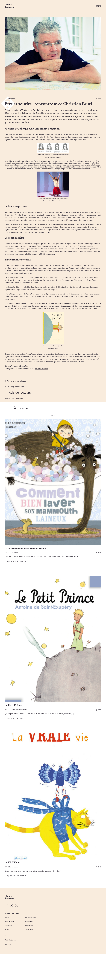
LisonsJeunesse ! (10, 897)
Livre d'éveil (29, 921)
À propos (8, 944)
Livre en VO (8, 925)
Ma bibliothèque (10, 940)
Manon (16, 552)
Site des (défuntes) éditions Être (16, 366)
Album (7, 917)
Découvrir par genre (12, 913)
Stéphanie (11, 98)
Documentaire (9, 921)
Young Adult (29, 929)
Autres (7, 936)
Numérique (29, 925)
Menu (98, 6)
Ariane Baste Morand (20, 709)
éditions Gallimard (41, 369)
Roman (7, 929)
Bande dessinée (30, 917)
